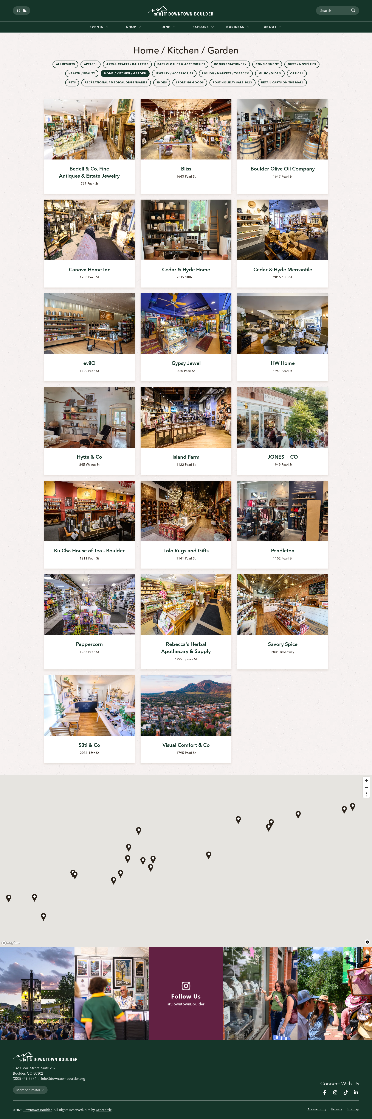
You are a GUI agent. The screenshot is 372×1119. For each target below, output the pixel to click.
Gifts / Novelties (302, 64)
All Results (65, 64)
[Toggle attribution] (367, 942)
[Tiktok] (345, 1092)
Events (97, 27)
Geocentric (104, 1110)
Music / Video (270, 73)
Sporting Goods (190, 82)
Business (236, 27)
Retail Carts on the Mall (282, 82)
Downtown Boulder (37, 1110)
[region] (186, 861)
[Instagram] (335, 1092)
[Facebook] (325, 1092)
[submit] (353, 10)
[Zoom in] (366, 780)
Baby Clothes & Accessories (181, 64)
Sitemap (353, 1109)
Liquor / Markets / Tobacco (225, 73)
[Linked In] (356, 1092)
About (271, 27)
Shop (131, 27)
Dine (166, 27)
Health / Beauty (81, 73)
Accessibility (316, 1109)
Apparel (90, 64)
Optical (296, 73)
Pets (72, 82)
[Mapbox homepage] (10, 943)
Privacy (336, 1109)
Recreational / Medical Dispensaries (116, 82)
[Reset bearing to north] (366, 794)
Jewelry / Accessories (174, 73)
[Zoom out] (366, 787)
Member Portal (28, 1090)
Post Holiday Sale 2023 (232, 82)
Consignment (267, 64)
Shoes (162, 82)
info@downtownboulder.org (63, 1078)
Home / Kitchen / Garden (125, 73)
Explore (201, 27)
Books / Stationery (230, 64)
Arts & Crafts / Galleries (127, 64)
